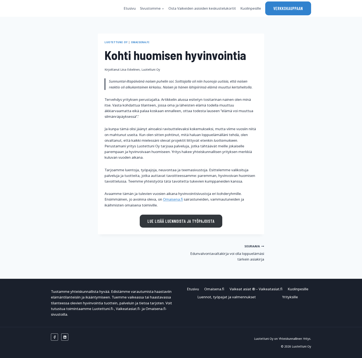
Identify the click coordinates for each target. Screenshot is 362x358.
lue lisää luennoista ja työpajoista (181, 221)
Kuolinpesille (250, 8)
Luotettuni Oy (116, 42)
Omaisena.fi (140, 42)
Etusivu (130, 8)
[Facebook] (54, 337)
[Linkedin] (64, 337)
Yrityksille (290, 296)
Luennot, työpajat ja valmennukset (226, 296)
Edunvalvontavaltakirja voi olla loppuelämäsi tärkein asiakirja (227, 253)
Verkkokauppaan (288, 8)
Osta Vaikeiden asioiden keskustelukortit (202, 8)
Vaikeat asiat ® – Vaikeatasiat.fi (256, 289)
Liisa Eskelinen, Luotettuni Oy (140, 69)
